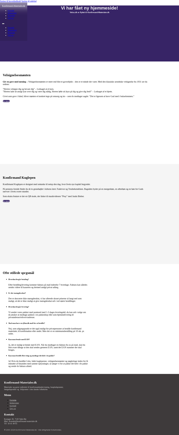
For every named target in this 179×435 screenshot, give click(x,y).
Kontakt (11, 15)
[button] (48, 279)
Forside (11, 10)
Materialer (12, 13)
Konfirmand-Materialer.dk (13, 6)
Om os (11, 18)
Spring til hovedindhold (10, 1)
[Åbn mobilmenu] (3, 23)
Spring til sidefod (28, 1)
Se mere (6, 101)
